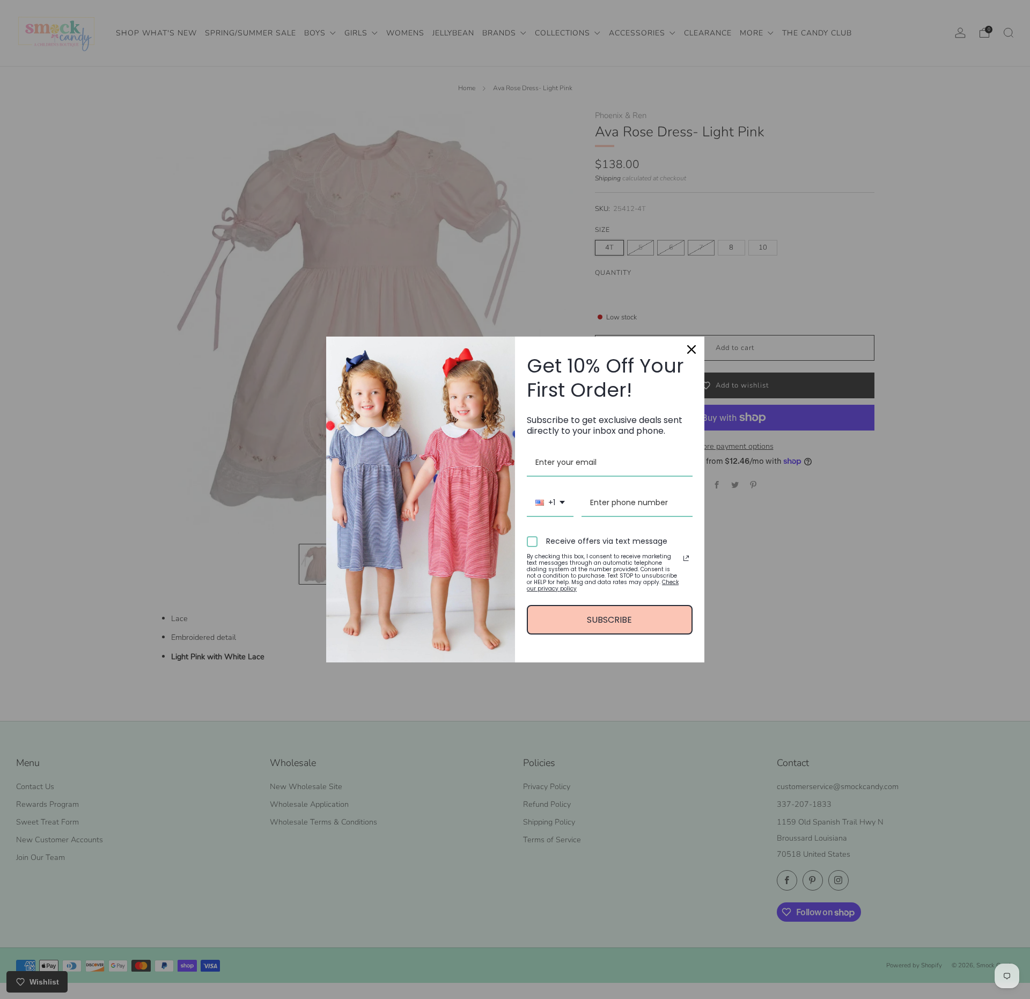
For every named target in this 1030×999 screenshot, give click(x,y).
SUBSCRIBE (609, 620)
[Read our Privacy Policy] (686, 558)
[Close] (691, 349)
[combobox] (550, 503)
